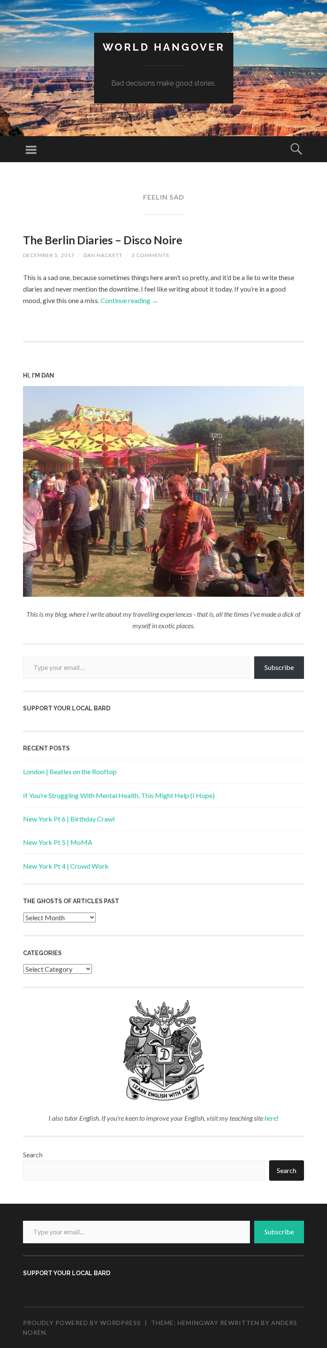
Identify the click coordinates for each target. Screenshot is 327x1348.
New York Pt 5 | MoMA (57, 842)
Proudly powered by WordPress (82, 1322)
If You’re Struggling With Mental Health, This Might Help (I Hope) (119, 795)
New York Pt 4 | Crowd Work (66, 866)
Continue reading (129, 300)
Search (33, 1155)
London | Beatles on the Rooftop (70, 771)
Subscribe (279, 667)
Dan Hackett (103, 255)
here (270, 1118)
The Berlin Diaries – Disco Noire (102, 240)
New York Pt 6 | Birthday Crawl (69, 819)
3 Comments (150, 255)
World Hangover (164, 47)
